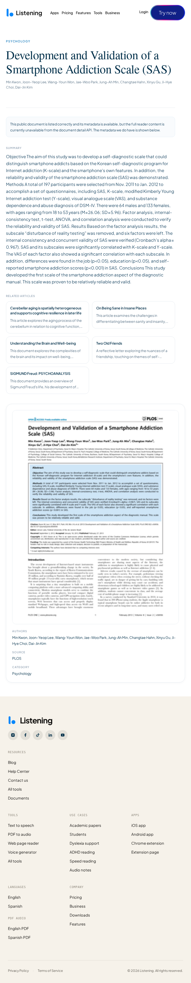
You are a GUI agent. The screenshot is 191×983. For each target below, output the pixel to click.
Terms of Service (50, 971)
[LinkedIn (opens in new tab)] (50, 735)
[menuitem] (54, 12)
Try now (167, 12)
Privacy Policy (18, 971)
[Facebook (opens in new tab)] (25, 735)
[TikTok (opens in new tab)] (38, 735)
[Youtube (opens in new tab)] (63, 735)
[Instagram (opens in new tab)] (13, 735)
